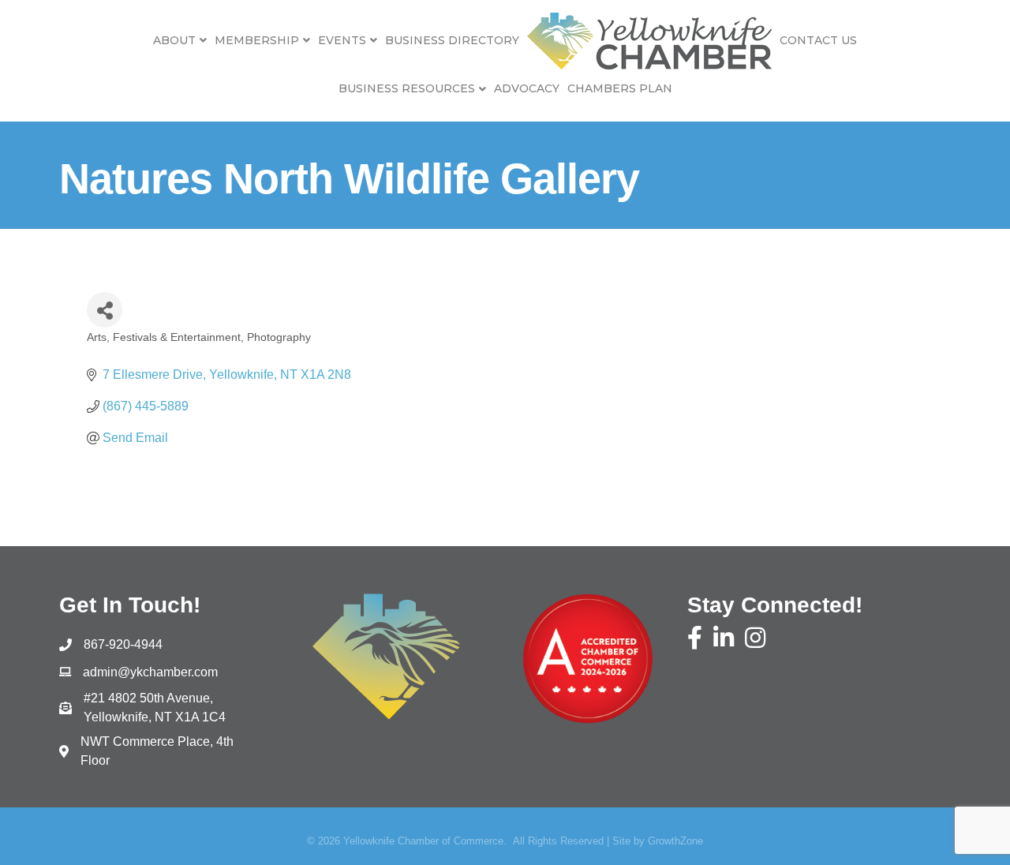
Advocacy (526, 88)
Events (342, 40)
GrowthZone (675, 841)
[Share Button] (104, 310)
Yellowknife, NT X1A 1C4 (155, 707)
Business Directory (452, 40)
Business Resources (407, 88)
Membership (257, 40)
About (174, 40)
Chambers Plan (619, 88)
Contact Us (818, 40)
